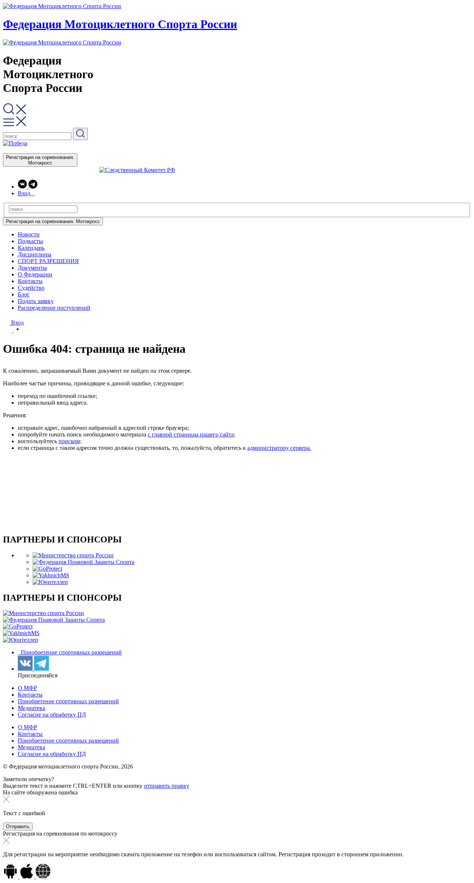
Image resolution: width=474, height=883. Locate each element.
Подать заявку (36, 301)
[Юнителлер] (50, 582)
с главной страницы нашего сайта (191, 434)
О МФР (27, 688)
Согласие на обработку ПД (52, 714)
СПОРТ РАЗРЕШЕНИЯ (48, 261)
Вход (17, 322)
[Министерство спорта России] (73, 555)
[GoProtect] (47, 568)
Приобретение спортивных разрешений (70, 652)
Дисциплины (34, 254)
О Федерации (35, 274)
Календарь (31, 248)
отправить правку (166, 786)
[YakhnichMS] (51, 575)
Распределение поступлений (54, 308)
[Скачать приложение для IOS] (27, 876)
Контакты (30, 281)
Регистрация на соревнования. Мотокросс (40, 160)
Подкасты (30, 241)
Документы (32, 268)
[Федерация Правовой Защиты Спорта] (83, 562)
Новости (29, 234)
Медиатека (31, 708)
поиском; (70, 441)
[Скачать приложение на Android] (11, 876)
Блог (24, 294)
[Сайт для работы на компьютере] (43, 876)
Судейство (31, 288)
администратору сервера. (279, 448)
